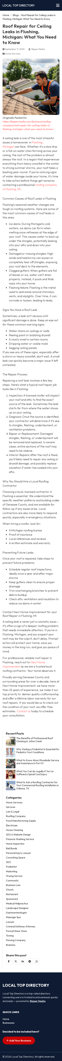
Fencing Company (16, 940)
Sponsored (12, 898)
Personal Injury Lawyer (18, 853)
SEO (8, 862)
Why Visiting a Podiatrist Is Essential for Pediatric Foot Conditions (37, 751)
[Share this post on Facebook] (9, 961)
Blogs (16, 15)
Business (10, 944)
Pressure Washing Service (20, 839)
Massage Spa (13, 917)
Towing (10, 935)
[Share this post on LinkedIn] (23, 961)
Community (12, 880)
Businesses (8, 1022)
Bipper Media (37, 1001)
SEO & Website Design (18, 834)
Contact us (24, 711)
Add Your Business (20, 1040)
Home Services (12, 53)
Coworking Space (15, 857)
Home (6, 15)
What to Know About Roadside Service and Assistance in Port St (37, 762)
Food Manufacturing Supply (21, 820)
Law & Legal (12, 811)
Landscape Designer (17, 908)
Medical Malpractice (17, 903)
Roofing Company (16, 816)
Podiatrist (11, 866)
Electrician (11, 825)
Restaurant (12, 894)
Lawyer (10, 921)
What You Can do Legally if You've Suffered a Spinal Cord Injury (35, 773)
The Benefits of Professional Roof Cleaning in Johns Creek (34, 740)
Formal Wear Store (16, 931)
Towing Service (14, 875)
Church (10, 889)
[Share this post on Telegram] (30, 961)
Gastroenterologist (16, 912)
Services (10, 807)
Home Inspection (15, 843)
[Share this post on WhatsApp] (37, 961)
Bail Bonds (11, 848)
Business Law (13, 885)
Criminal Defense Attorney (20, 926)
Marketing (11, 871)
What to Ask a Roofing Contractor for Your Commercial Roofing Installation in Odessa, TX (37, 785)
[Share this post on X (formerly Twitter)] (16, 961)
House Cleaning (14, 830)
